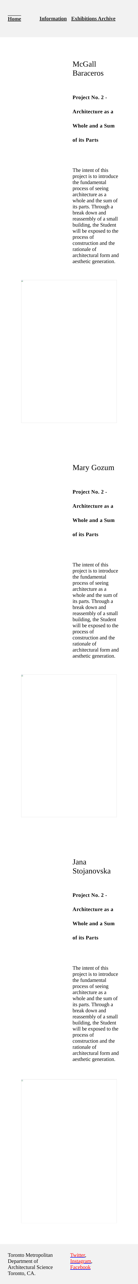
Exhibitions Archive (93, 18)
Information (53, 18)
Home (14, 19)
